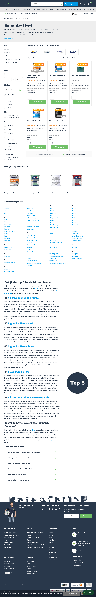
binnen (33, 430)
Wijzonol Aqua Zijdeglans (80, 75)
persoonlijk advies (51, 440)
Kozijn (10, 133)
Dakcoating (7, 249)
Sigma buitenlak (31, 566)
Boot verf (7, 229)
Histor (51, 542)
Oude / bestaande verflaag (12, 158)
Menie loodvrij (54, 225)
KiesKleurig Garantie (33, 537)
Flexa (9, 98)
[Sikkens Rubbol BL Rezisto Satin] (36, 68)
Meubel (10, 140)
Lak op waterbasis (32, 261)
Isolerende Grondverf (33, 226)
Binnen (10, 125)
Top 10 (74, 208)
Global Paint (53, 552)
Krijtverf (29, 242)
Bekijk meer (7, 547)
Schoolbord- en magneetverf (58, 263)
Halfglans (30, 211)
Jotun (50, 545)
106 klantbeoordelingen (63, 80)
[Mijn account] (81, 3)
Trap (9, 146)
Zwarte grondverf (77, 258)
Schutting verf (54, 254)
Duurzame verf (8, 247)
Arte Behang (53, 557)
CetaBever (52, 540)
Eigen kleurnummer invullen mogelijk (13, 116)
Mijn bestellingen (9, 563)
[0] (88, 3)
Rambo (51, 555)
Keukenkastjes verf (11, 62)
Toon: (64, 58)
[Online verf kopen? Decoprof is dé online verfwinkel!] (7, 3)
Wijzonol (10, 107)
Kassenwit (30, 252)
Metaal (52, 220)
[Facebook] (42, 509)
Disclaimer (33, 585)
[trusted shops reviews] (74, 13)
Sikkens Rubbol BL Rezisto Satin (33, 76)
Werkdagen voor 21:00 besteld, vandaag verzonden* (22, 13)
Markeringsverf (54, 227)
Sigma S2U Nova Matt (35, 121)
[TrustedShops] (65, 584)
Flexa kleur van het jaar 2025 (35, 547)
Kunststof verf (31, 235)
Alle (5, 213)
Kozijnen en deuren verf (13, 59)
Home (11, 18)
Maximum (19, 79)
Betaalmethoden (9, 537)
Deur (9, 136)
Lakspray (29, 265)
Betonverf (7, 226)
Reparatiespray (54, 247)
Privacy (24, 585)
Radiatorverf (53, 240)
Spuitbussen (53, 258)
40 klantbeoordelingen (41, 80)
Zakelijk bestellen (9, 545)
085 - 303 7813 (81, 532)
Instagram (80, 550)
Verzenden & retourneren (11, 535)
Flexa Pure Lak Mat (56, 121)
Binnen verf (22, 18)
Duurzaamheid (8, 542)
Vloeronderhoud (76, 240)
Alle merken (10, 94)
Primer (51, 233)
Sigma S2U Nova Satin (57, 75)
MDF (51, 222)
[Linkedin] (59, 509)
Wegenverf (75, 247)
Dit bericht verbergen (71, 593)
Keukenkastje (12, 143)
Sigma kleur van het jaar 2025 (35, 545)
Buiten (6, 219)
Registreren (7, 561)
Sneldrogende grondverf (57, 256)
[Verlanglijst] (85, 3)
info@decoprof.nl (83, 541)
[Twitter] (46, 509)
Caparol (51, 550)
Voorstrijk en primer (77, 236)
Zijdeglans (75, 254)
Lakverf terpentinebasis (34, 263)
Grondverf (7, 269)
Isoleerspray (30, 229)
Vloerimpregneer (77, 238)
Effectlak (7, 256)
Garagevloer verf (9, 271)
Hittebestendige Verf (33, 218)
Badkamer (7, 240)
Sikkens (9, 104)
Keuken (29, 249)
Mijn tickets (7, 566)
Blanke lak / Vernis (9, 231)
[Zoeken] (61, 4)
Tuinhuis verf (75, 218)
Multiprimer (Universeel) (56, 218)
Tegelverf (75, 225)
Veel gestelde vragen (10, 532)
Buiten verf (7, 224)
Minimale (7, 79)
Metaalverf (53, 211)
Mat (51, 208)
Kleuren (29, 540)
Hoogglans (30, 208)
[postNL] (77, 584)
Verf (16, 18)
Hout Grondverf (31, 215)
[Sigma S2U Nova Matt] (36, 113)
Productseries (31, 573)
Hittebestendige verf (33, 220)
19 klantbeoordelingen (41, 125)
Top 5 (7, 56)
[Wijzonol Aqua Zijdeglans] (80, 68)
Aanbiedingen (31, 561)
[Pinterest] (53, 509)
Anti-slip (6, 208)
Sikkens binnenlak (32, 571)
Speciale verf (53, 261)
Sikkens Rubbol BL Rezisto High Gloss (30, 397)
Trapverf (74, 213)
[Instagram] (49, 509)
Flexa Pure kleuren (32, 542)
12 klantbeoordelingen (63, 125)
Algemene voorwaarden (11, 585)
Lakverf (6, 49)
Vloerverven (75, 231)
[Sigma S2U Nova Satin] (58, 68)
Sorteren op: (76, 58)
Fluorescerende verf (10, 262)
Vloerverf (75, 233)
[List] (61, 58)
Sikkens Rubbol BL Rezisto (23, 297)
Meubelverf (53, 213)
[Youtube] (56, 509)
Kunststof (30, 247)
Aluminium (7, 211)
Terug (7, 18)
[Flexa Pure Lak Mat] (58, 113)
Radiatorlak (53, 245)
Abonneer (85, 516)
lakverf (36, 288)
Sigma (9, 101)
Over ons (6, 540)
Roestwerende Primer (56, 242)
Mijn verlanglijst (9, 568)
